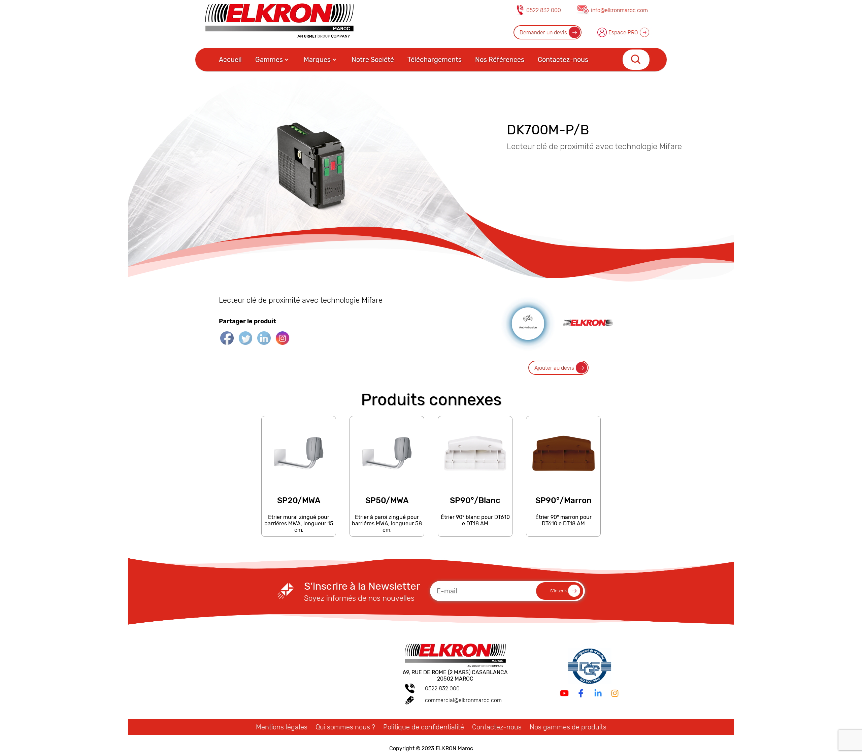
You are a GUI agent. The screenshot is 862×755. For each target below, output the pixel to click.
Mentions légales (281, 727)
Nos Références (499, 60)
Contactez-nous (563, 60)
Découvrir (298, 533)
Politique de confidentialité (423, 727)
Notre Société (373, 60)
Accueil (230, 60)
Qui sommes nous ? (345, 727)
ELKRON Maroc (454, 748)
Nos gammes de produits (568, 727)
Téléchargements (434, 60)
